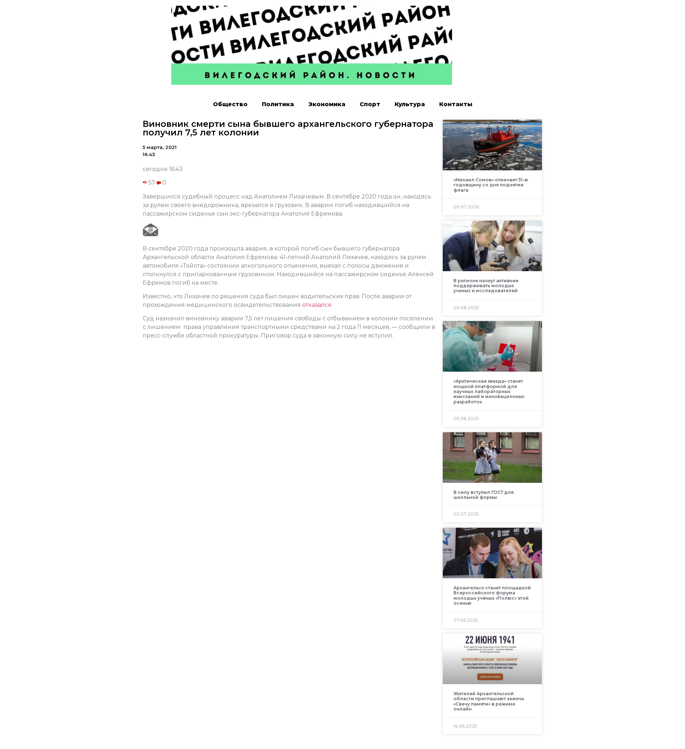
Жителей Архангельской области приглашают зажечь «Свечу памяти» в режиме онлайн (488, 701)
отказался (316, 304)
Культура (410, 104)
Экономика (326, 104)
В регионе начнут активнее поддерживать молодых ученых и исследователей (485, 286)
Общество (230, 104)
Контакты (455, 104)
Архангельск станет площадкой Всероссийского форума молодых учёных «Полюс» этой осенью (492, 595)
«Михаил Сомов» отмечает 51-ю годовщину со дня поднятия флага (490, 185)
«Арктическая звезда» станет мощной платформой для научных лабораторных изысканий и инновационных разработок (488, 391)
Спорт (370, 104)
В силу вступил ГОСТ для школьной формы (483, 495)
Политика (278, 104)
